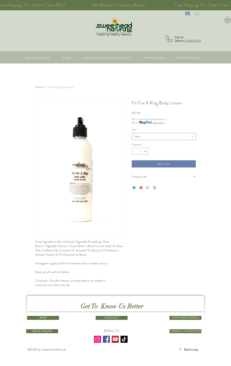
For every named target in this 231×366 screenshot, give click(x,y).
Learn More (158, 122)
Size (135, 129)
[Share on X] (154, 188)
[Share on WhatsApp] (148, 188)
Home (38, 87)
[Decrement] (134, 151)
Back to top (191, 349)
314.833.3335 (192, 40)
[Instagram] (97, 339)
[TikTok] (124, 339)
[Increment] (145, 151)
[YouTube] (115, 339)
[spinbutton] (140, 151)
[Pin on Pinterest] (141, 188)
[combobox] (164, 136)
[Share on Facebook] (134, 188)
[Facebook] (106, 339)
